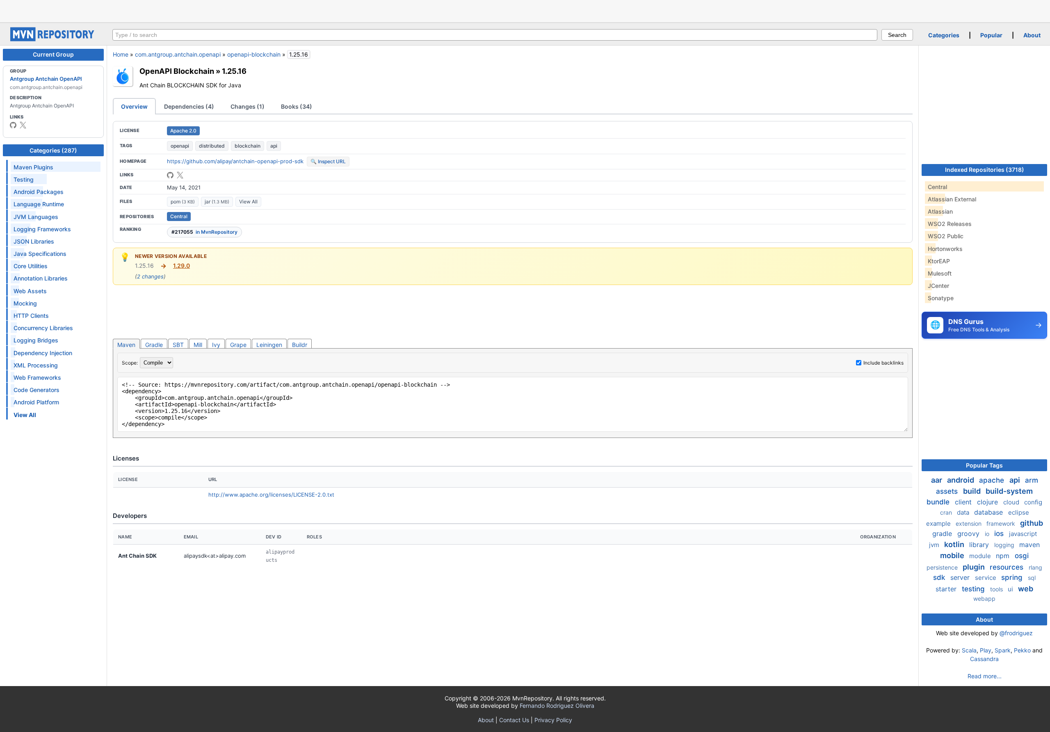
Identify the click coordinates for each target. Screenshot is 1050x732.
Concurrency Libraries (43, 327)
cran (947, 512)
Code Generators (36, 389)
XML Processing (36, 365)
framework (1001, 523)
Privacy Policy (553, 719)
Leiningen (269, 344)
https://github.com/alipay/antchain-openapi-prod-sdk (235, 161)
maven (1029, 544)
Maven (126, 344)
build (972, 491)
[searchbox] (494, 35)
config (1033, 502)
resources (1007, 567)
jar (217, 201)
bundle (939, 502)
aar (937, 480)
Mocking (25, 303)
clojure (988, 502)
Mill (198, 344)
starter (947, 589)
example (939, 523)
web (1025, 588)
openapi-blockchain (254, 54)
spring (1013, 577)
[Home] (53, 39)
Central (178, 216)
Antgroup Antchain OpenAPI (46, 78)
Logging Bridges (36, 340)
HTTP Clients (31, 315)
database (989, 512)
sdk (940, 577)
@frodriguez (1016, 632)
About (1032, 35)
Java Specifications (40, 253)
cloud (1012, 502)
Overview (134, 106)
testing (974, 589)
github (1031, 523)
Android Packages (39, 191)
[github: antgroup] (13, 125)
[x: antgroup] (23, 125)
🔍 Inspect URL (328, 161)
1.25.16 (234, 70)
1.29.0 (181, 265)
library (980, 544)
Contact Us (514, 719)
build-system (1009, 491)
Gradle (154, 344)
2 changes (150, 276)
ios (1000, 533)
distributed (212, 146)
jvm (935, 545)
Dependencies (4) (189, 106)
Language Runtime (39, 204)
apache (992, 480)
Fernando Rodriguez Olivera (557, 705)
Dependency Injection (43, 352)
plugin (974, 567)
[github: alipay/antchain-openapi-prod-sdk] (170, 175)
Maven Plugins (33, 167)
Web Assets (30, 290)
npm (1003, 556)
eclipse (1018, 512)
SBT (178, 344)
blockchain (247, 146)
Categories (943, 35)
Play (985, 650)
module (981, 556)
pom (183, 201)
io (988, 533)
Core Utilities (31, 265)
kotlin (955, 544)
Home (120, 54)
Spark (1003, 650)
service (986, 577)
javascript (1023, 534)
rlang (1035, 567)
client (964, 502)
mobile (953, 555)
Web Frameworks (37, 377)
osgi (1022, 556)
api (273, 146)
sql (1032, 577)
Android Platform (36, 402)
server (961, 577)
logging (1005, 544)
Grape (238, 344)
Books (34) (296, 106)
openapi (180, 146)
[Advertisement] (525, 10)
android (961, 480)
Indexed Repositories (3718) (984, 169)
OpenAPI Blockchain (176, 70)
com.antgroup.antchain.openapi (178, 54)
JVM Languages (36, 216)
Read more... (985, 676)
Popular (991, 35)
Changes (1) (248, 106)
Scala (969, 650)
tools (997, 589)
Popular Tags (984, 465)
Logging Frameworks (42, 229)
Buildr (299, 344)
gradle (943, 533)
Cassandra (984, 658)
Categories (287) (53, 150)
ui (1011, 589)
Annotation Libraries (41, 278)
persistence (943, 567)
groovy (969, 533)
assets (948, 491)
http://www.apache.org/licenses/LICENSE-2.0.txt (271, 494)
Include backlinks (883, 363)
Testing (24, 179)
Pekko (1022, 650)
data (964, 512)
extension (969, 523)
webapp (984, 598)
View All (248, 201)
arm (1031, 480)
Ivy (216, 344)
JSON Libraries (34, 241)
